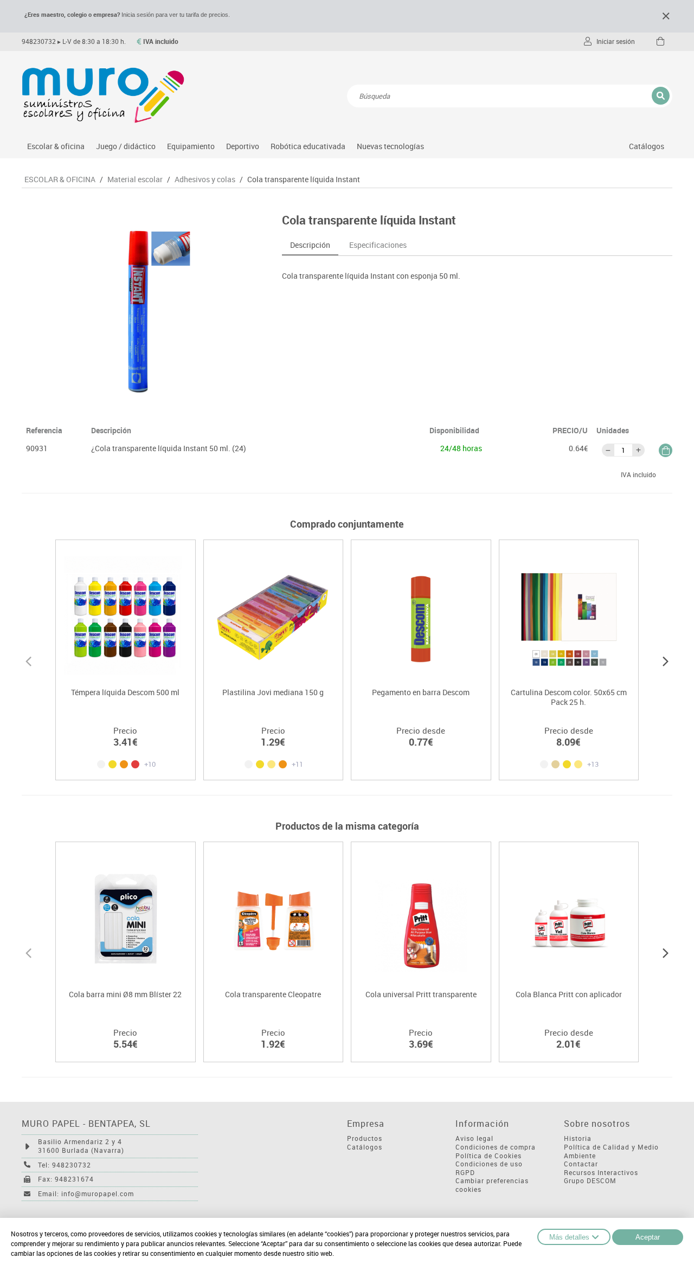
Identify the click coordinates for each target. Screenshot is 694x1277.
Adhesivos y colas (205, 179)
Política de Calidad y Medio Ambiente (611, 1151)
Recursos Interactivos (601, 1173)
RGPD (465, 1173)
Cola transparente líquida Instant (303, 179)
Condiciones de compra (495, 1147)
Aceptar (647, 1237)
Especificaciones (378, 245)
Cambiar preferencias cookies (492, 1185)
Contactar (581, 1164)
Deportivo (242, 146)
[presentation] (28, 660)
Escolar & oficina (56, 146)
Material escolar (135, 179)
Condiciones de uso (489, 1164)
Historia (578, 1138)
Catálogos (646, 146)
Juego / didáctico (126, 146)
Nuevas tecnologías (390, 146)
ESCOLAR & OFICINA (59, 179)
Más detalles (569, 1237)
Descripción (310, 245)
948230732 (39, 41)
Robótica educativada (308, 146)
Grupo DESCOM (590, 1181)
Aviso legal (474, 1138)
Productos (364, 1138)
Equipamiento (191, 146)
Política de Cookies (488, 1156)
